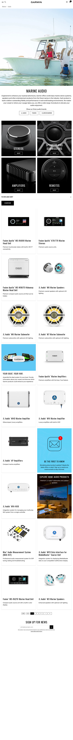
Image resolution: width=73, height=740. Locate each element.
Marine (4, 6)
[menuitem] (5, 2)
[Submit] (51, 627)
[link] (36, 47)
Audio (9, 6)
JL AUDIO (23, 113)
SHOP (18, 153)
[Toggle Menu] (1, 2)
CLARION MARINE (47, 113)
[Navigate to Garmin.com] (36, 2)
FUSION (34, 113)
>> (49, 613)
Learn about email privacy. (36, 631)
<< (23, 613)
